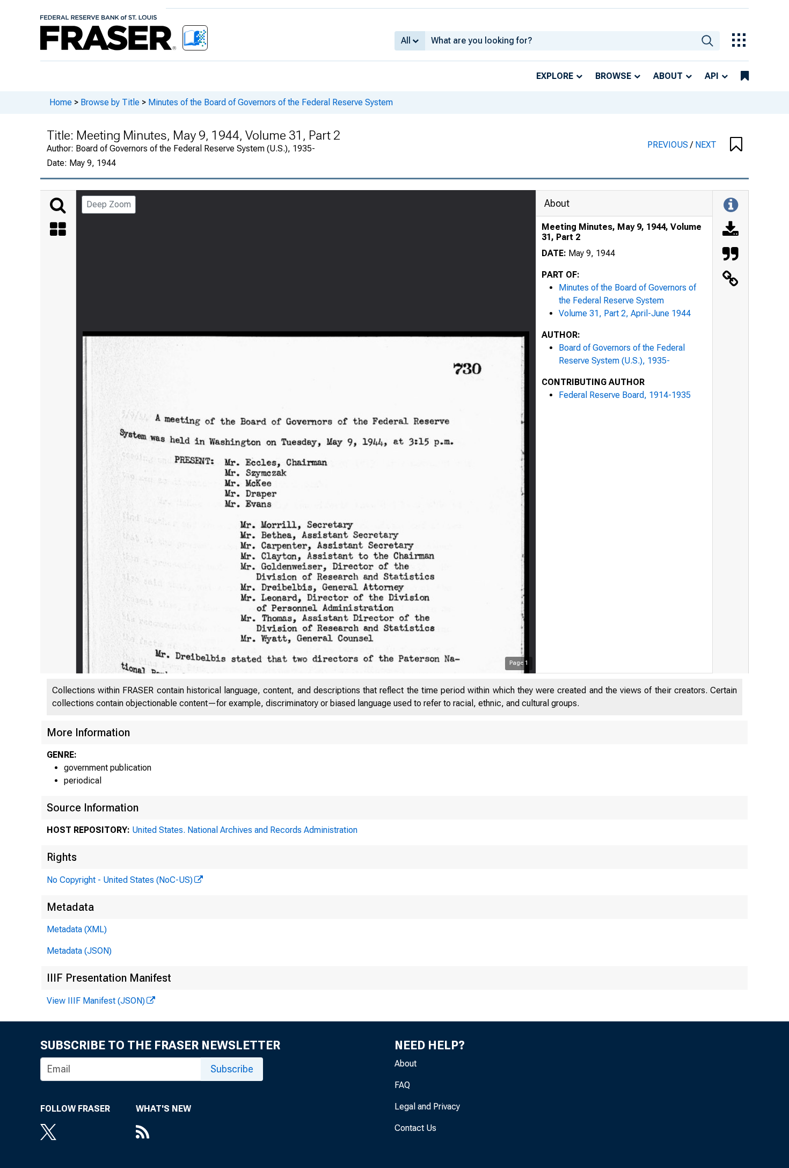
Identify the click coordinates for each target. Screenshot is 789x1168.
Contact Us (415, 1128)
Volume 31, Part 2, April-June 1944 (625, 313)
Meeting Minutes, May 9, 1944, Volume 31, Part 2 (622, 232)
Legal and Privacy (427, 1106)
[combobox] (560, 40)
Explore (554, 76)
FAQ (402, 1085)
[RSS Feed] (163, 1133)
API (712, 76)
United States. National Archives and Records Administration (244, 830)
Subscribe (231, 1069)
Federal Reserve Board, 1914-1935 (625, 395)
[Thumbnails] (58, 230)
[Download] (730, 230)
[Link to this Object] (730, 279)
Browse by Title (110, 102)
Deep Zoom (108, 204)
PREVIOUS (668, 145)
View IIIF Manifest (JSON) (96, 1001)
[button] (736, 145)
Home (60, 102)
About (668, 76)
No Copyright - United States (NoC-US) (120, 880)
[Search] (58, 205)
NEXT (706, 145)
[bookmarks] (745, 76)
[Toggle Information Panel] (730, 205)
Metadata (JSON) (79, 951)
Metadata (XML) (77, 929)
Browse (613, 76)
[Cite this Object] (730, 255)
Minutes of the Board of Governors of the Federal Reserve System (270, 102)
